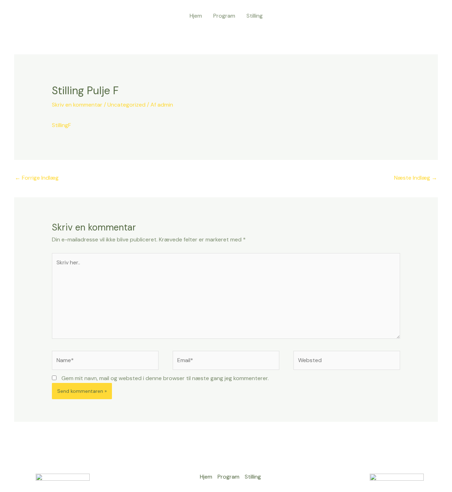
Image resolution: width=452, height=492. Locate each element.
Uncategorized (126, 104)
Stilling (254, 15)
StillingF (61, 125)
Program (224, 15)
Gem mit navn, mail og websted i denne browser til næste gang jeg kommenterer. (165, 378)
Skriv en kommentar (77, 104)
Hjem (196, 15)
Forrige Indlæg (37, 177)
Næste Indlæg (415, 177)
